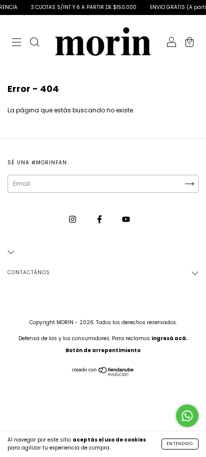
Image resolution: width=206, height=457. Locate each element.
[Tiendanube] (103, 374)
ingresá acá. (170, 338)
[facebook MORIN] (100, 219)
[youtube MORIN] (126, 219)
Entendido (180, 444)
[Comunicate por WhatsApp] (187, 416)
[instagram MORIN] (73, 219)
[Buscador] (35, 43)
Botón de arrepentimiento (103, 350)
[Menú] (17, 43)
